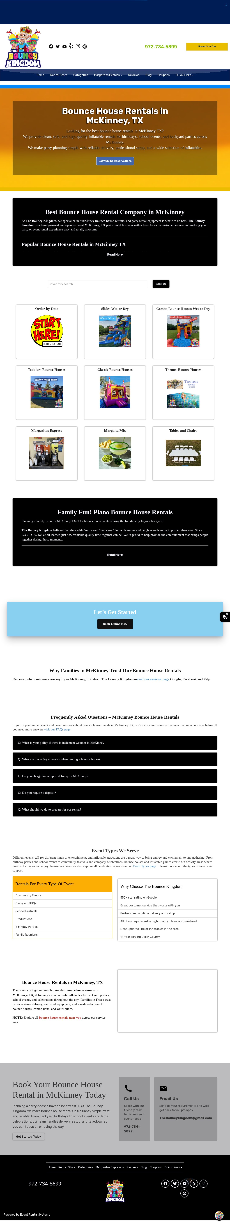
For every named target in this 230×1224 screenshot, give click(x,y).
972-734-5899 (161, 46)
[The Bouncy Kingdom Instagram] (78, 47)
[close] (224, 1154)
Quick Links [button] (184, 75)
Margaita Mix (115, 430)
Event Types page (144, 866)
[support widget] (219, 1215)
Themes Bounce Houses (183, 370)
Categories (80, 75)
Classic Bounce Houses (115, 370)
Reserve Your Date (207, 46)
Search (161, 283)
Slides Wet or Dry (115, 309)
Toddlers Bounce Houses (47, 370)
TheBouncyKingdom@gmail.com (185, 1118)
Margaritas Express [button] (107, 75)
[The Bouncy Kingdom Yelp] (71, 47)
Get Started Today (28, 1136)
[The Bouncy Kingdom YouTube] (64, 47)
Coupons (164, 75)
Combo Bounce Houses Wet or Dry (183, 309)
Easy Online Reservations (115, 161)
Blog (149, 75)
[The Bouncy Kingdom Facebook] (51, 47)
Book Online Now (115, 624)
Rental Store (58, 75)
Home (40, 75)
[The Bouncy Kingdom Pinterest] (84, 47)
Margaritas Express (46, 430)
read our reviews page (153, 679)
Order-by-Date (46, 309)
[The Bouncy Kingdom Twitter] (58, 47)
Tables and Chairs (183, 430)
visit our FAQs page (56, 729)
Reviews (133, 75)
